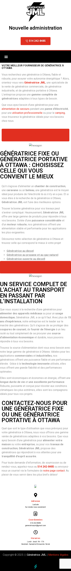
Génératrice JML (36, 554)
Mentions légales (58, 554)
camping (60, 112)
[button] (6, 56)
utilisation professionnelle (27, 112)
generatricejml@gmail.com (35, 525)
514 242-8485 (35, 523)
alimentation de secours (15, 108)
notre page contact (54, 470)
